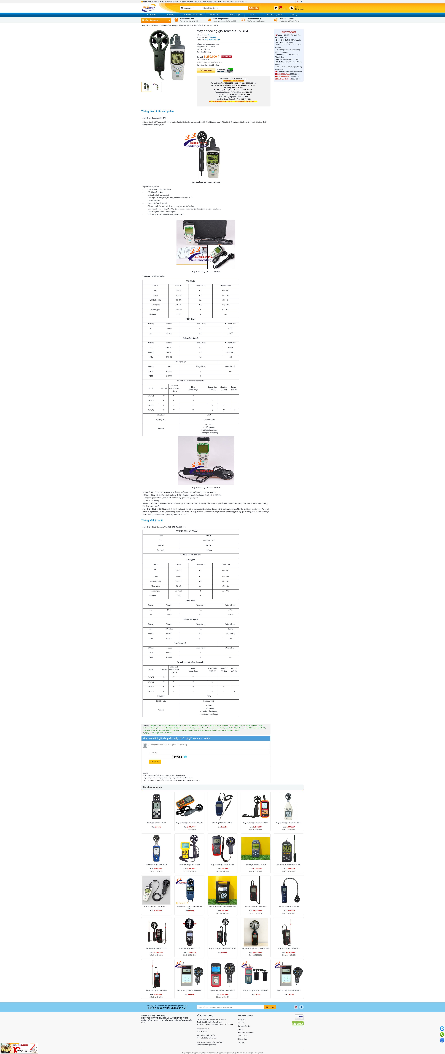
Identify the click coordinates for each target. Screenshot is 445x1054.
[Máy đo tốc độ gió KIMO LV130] (189, 932)
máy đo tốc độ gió (205, 725)
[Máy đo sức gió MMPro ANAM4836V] (222, 974)
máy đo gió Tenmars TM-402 (223, 725)
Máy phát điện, (197, 1053)
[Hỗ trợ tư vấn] (442, 1034)
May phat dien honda (240, 1053)
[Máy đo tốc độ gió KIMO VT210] (156, 932)
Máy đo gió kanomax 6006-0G (222, 823)
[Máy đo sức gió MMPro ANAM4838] (189, 974)
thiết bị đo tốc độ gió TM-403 (182, 730)
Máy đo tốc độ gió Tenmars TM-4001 (289, 864)
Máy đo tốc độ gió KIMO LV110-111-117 (222, 948)
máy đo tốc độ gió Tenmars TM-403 (238, 728)
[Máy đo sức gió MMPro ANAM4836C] (255, 974)
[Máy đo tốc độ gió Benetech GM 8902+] (189, 806)
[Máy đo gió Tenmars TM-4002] (255, 848)
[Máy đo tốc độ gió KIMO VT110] (289, 932)
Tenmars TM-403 (259, 728)
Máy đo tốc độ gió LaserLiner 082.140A (222, 906)
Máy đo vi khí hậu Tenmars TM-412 (156, 906)
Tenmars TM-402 (188, 728)
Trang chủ (151, 15)
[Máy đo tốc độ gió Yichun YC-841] (222, 848)
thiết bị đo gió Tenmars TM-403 (205, 730)
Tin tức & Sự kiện (274, 15)
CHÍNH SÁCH (215, 15)
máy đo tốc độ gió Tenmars (188, 725)
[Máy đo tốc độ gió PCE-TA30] (289, 890)
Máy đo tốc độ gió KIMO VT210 (156, 948)
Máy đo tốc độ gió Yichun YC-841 (222, 864)
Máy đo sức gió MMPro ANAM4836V (222, 990)
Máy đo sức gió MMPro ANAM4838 (189, 990)
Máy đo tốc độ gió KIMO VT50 (156, 990)
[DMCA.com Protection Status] (298, 1023)
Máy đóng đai (186, 1053)
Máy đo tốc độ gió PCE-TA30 (289, 906)
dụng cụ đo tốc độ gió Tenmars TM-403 (157, 733)
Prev (144, 55)
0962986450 (182, 1)
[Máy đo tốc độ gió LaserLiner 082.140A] (222, 890)
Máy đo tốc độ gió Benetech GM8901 (255, 823)
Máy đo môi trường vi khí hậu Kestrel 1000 (189, 907)
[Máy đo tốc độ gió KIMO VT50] (156, 974)
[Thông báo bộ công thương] (299, 1017)
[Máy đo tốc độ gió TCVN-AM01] (189, 848)
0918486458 (168, 1)
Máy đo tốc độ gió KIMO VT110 (288, 948)
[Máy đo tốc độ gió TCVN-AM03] (156, 848)
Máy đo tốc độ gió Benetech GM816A (288, 823)
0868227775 (198, 1)
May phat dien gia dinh (255, 1053)
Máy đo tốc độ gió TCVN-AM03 (156, 864)
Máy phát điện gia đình (224, 1053)
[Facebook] (302, 1)
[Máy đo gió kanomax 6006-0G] (222, 806)
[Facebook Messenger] (442, 1028)
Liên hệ (294, 15)
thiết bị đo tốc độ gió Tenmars (154, 728)
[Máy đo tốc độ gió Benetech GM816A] (289, 806)
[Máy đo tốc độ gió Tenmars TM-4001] (289, 848)
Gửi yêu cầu (270, 1007)
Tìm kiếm (254, 8)
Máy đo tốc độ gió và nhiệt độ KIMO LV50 (256, 948)
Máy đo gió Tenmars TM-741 (156, 823)
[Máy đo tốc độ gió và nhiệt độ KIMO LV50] (255, 932)
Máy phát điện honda (209, 1053)
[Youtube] (298, 1)
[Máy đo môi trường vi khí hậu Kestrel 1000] (189, 890)
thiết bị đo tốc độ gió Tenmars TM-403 (157, 730)
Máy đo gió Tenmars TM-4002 (256, 864)
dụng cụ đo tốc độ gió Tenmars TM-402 (209, 728)
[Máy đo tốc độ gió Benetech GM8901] (255, 806)
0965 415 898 (296, 79)
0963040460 (213, 1)
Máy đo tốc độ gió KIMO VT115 (255, 906)
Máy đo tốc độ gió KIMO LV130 (189, 948)
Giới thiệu (170, 15)
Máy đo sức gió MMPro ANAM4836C (255, 990)
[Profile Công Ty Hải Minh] (19, 1048)
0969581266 (225, 1)
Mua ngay (208, 70)
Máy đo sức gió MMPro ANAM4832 (289, 990)
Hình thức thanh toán (193, 15)
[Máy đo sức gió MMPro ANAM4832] (289, 974)
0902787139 (155, 1)
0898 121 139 (295, 74)
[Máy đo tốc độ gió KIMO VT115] (255, 890)
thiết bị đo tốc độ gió (173, 728)
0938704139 (240, 1)
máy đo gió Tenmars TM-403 (228, 730)
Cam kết (254, 15)
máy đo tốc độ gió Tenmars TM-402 (164, 725)
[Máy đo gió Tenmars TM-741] (156, 806)
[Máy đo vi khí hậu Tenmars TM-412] (156, 890)
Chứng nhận (234, 15)
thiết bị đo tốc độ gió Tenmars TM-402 (249, 725)
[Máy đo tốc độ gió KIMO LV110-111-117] (222, 932)
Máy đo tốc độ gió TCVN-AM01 (189, 864)
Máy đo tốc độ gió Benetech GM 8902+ (189, 823)
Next (190, 55)
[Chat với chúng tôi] (442, 1040)
